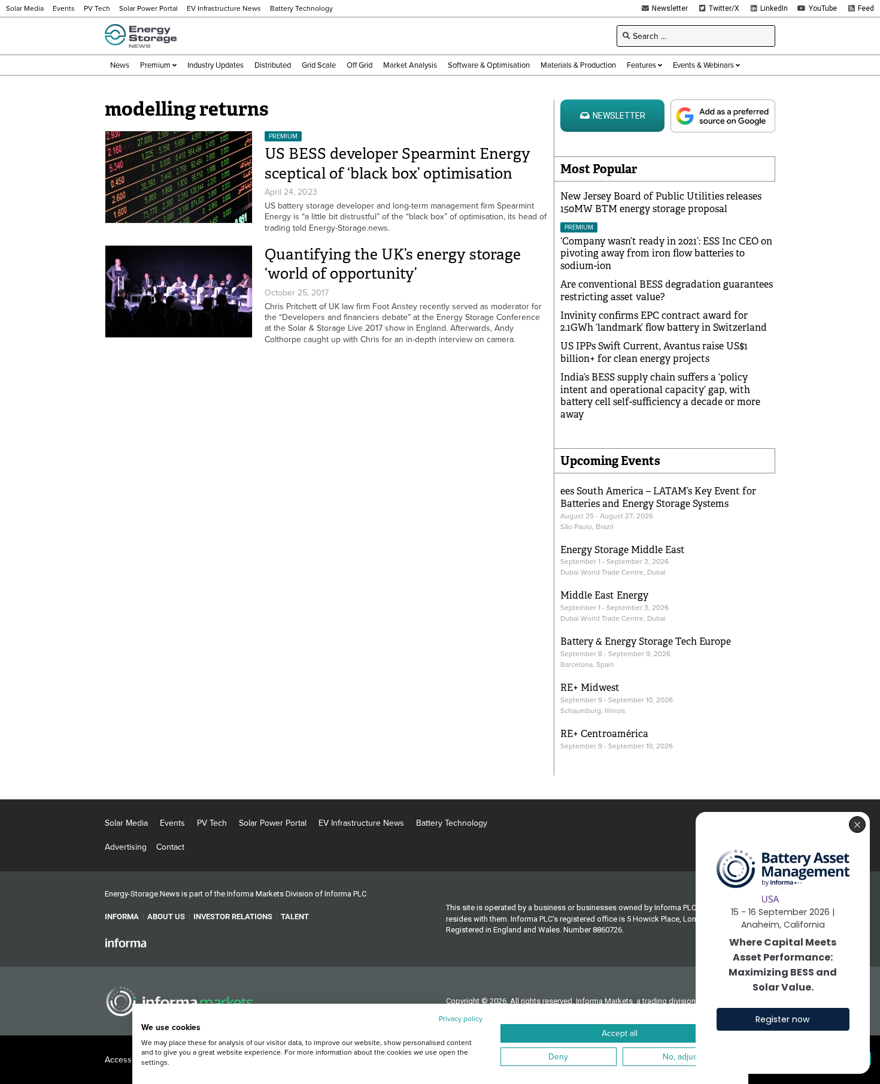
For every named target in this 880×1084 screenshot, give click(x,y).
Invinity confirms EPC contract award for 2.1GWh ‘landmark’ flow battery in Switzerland (663, 321)
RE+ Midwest (590, 687)
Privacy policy (461, 1018)
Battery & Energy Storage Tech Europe (645, 641)
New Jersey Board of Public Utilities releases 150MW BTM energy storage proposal (660, 202)
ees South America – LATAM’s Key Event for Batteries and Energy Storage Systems (658, 497)
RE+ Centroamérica (604, 733)
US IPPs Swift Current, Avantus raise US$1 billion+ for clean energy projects (654, 352)
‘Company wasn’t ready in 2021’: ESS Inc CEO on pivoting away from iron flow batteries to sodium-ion (666, 254)
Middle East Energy (604, 595)
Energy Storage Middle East (622, 549)
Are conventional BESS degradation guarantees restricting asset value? (666, 290)
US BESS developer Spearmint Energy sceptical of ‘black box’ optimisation (397, 163)
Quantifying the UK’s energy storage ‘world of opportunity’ (393, 264)
